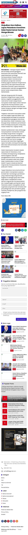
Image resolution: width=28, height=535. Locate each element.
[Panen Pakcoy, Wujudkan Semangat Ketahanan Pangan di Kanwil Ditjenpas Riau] (21, 269)
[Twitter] (19, 230)
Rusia (4, 503)
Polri (2, 480)
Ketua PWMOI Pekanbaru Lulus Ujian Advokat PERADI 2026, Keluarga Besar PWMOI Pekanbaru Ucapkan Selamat (7, 247)
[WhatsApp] (25, 230)
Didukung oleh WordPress (8, 529)
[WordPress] (11, 521)
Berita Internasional (8, 496)
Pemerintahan (5, 487)
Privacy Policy (5, 512)
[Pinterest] (8, 521)
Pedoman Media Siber (7, 509)
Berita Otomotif (7, 494)
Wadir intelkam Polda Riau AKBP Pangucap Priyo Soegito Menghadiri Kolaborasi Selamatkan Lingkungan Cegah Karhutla (16, 416)
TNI (2, 485)
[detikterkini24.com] (9, 2)
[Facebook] (16, 230)
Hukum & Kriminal (6, 482)
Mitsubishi (5, 501)
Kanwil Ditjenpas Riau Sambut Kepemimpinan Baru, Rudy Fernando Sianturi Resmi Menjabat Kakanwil (16, 410)
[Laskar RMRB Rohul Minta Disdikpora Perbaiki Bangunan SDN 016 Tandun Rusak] (21, 254)
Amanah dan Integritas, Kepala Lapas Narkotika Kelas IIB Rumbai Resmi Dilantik (6, 276)
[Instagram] (14, 521)
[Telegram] (22, 230)
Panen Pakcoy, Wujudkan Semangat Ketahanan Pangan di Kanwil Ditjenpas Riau (20, 276)
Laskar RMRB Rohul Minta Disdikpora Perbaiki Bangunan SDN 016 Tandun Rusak (20, 261)
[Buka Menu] (23, 2)
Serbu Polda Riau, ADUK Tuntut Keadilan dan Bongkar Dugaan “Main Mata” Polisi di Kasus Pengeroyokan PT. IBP (21, 247)
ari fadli (3, 35)
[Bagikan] (25, 35)
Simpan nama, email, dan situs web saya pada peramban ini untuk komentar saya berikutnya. (14, 313)
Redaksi (3, 514)
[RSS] (17, 521)
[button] (20, 2)
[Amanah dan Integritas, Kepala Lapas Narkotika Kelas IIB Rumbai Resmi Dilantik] (7, 269)
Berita (3, 22)
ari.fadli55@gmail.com (10, 471)
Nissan (4, 498)
